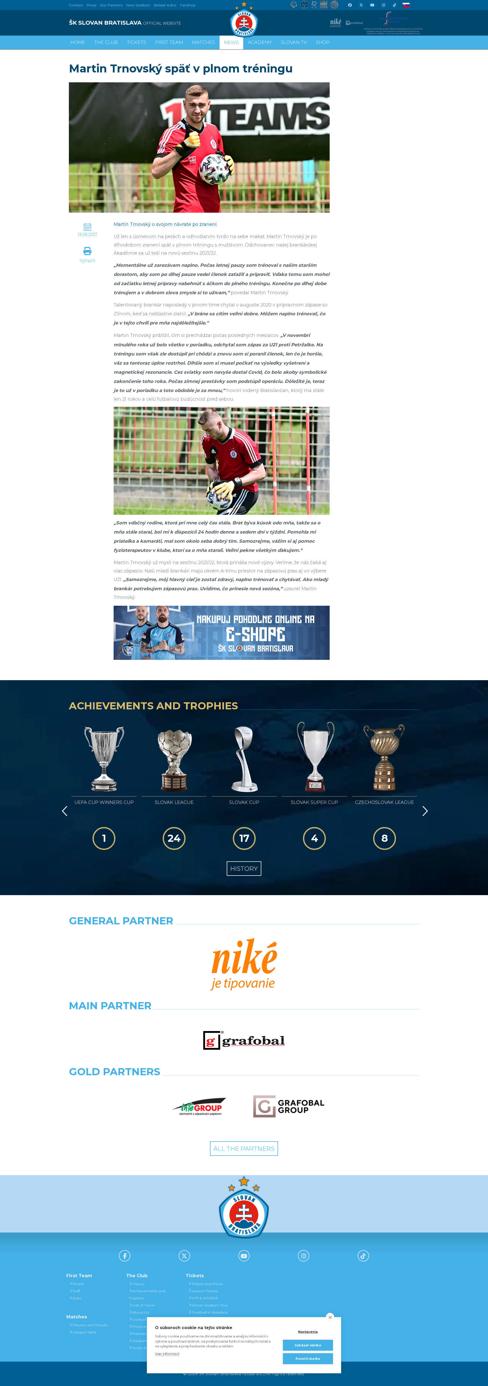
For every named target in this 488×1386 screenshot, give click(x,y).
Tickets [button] (136, 42)
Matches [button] (203, 42)
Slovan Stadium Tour (210, 1305)
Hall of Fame (143, 1305)
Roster (78, 1284)
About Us (140, 1312)
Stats (76, 1298)
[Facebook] (350, 5)
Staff (76, 1291)
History (244, 868)
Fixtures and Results (90, 1325)
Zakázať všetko (308, 1345)
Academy (260, 42)
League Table (84, 1332)
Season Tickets (205, 1291)
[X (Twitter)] (361, 5)
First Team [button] (169, 42)
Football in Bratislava (210, 1312)
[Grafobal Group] (289, 1106)
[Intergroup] (199, 1106)
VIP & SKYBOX (205, 1298)
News (231, 42)
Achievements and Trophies (147, 1294)
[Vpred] (424, 811)
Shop (322, 42)
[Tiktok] (394, 5)
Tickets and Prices (207, 1284)
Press (91, 5)
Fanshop (188, 5)
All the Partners (244, 1148)
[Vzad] (63, 811)
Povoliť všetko (308, 1359)
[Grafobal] (244, 1040)
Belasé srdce (165, 5)
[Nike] (244, 965)
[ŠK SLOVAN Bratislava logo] (244, 19)
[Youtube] (372, 5)
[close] (330, 1317)
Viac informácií (167, 1354)
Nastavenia (308, 1332)
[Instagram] (383, 5)
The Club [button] (106, 42)
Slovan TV (294, 42)
